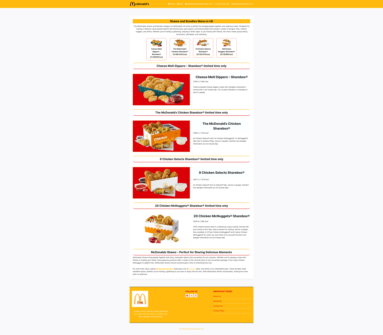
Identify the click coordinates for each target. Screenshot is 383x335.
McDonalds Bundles (164, 269)
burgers (192, 269)
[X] (191, 295)
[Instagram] (195, 295)
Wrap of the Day (223, 4)
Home (172, 4)
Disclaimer (217, 301)
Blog (181, 4)
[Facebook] (187, 295)
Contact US (218, 306)
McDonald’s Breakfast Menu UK (199, 4)
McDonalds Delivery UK (243, 4)
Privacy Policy (218, 311)
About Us (217, 296)
